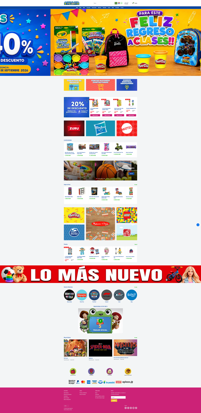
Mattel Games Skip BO (129, 196)
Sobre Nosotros (66, 392)
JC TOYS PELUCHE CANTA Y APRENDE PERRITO (106, 109)
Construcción (94, 7)
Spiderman (91, 358)
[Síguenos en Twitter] (128, 408)
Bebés (84, 7)
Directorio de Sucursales (67, 394)
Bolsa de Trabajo (66, 397)
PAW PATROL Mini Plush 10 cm (94, 256)
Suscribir (114, 400)
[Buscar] (116, 3)
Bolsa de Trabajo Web (67, 399)
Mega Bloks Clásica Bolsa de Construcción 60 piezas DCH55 (70, 153)
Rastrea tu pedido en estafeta (99, 396)
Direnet (71, 409)
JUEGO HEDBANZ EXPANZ (69, 196)
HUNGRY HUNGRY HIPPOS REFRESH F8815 (106, 197)
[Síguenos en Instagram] (131, 408)
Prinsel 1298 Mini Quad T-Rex (118, 152)
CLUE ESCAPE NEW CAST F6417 (94, 196)
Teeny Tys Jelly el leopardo (130, 256)
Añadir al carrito (95, 115)
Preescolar (88, 7)
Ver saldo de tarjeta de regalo (99, 397)
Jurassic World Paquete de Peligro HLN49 (81, 153)
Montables (104, 7)
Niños (80, 7)
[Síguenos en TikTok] (136, 408)
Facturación (97, 394)
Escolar (109, 7)
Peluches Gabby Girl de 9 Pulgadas (105, 257)
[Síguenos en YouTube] (133, 408)
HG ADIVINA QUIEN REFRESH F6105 (118, 197)
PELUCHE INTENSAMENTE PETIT (131, 108)
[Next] (137, 108)
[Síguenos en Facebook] (126, 408)
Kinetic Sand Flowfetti (129, 152)
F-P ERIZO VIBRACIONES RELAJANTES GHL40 (68, 257)
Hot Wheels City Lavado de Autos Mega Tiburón (93, 153)
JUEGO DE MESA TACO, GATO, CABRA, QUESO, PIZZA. (118, 109)
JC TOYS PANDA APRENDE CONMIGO (94, 109)
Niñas (77, 7)
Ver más (122, 7)
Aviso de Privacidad (83, 394)
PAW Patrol (66, 358)
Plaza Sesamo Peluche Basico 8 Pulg (119, 257)
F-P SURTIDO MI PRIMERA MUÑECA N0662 (81, 257)
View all (136, 244)
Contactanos (66, 396)
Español (65, 405)
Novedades (117, 7)
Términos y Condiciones (83, 392)
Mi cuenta (126, 3)
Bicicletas (99, 7)
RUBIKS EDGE (79, 196)
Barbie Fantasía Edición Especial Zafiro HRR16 (107, 153)
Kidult (113, 7)
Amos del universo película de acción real (121, 357)
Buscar (96, 392)
